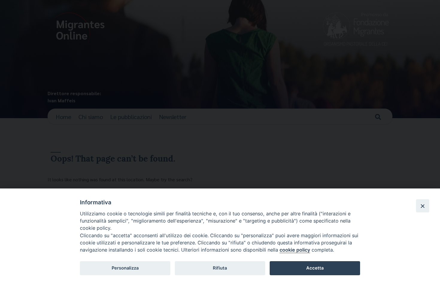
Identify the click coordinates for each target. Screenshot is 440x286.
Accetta (315, 268)
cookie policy (295, 250)
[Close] (422, 205)
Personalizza (125, 268)
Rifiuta (220, 268)
